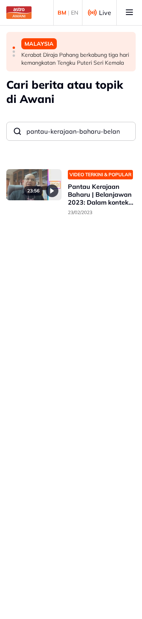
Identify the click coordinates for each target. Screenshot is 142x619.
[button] (14, 48)
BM (62, 12)
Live (105, 13)
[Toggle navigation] (129, 12)
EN (74, 12)
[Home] (19, 12)
